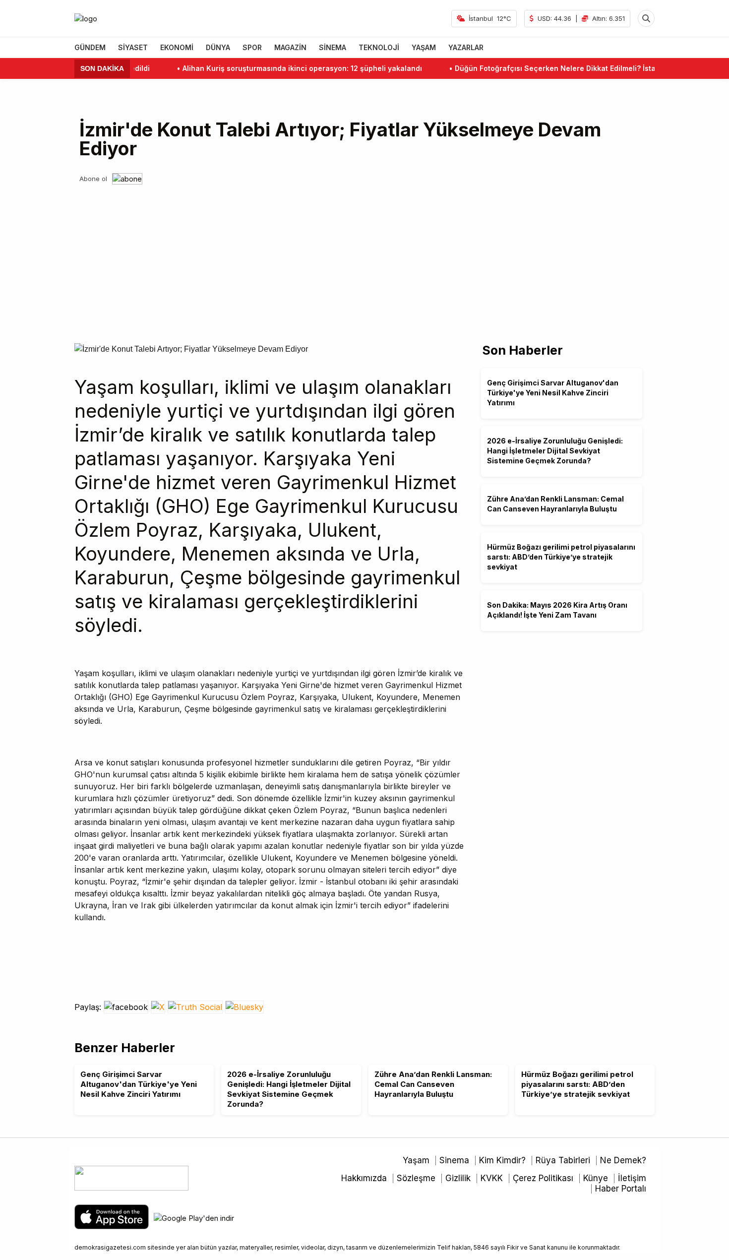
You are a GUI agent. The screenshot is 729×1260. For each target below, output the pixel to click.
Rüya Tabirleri (563, 1160)
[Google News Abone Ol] (127, 179)
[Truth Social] (196, 1007)
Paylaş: (89, 1007)
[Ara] (646, 18)
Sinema (454, 1160)
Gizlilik (458, 1178)
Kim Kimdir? (502, 1160)
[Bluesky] (244, 1007)
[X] (159, 1007)
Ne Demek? (623, 1160)
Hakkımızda (364, 1178)
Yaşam (416, 1160)
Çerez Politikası (543, 1178)
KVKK (492, 1178)
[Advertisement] (364, 258)
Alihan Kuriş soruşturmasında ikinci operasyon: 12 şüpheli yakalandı (282, 68)
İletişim (632, 1178)
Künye (595, 1178)
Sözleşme (416, 1178)
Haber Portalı (620, 1189)
